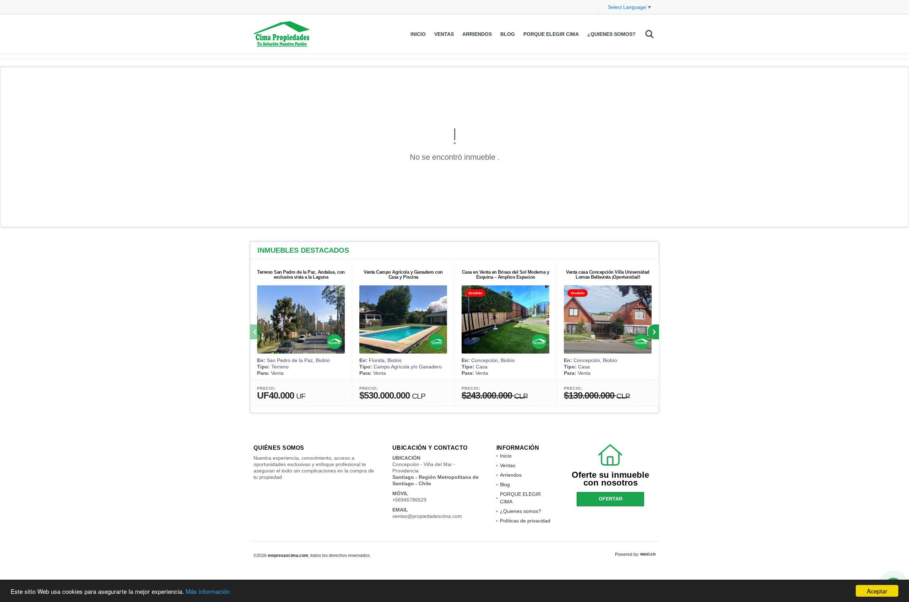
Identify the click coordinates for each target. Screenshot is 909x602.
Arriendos (477, 34)
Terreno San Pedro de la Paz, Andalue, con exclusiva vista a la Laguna (301, 274)
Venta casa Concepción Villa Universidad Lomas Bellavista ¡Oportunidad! (607, 274)
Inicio (418, 34)
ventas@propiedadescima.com (427, 516)
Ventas (444, 34)
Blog (507, 34)
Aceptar (877, 590)
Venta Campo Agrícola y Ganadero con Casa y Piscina (403, 274)
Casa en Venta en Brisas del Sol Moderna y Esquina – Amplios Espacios (505, 274)
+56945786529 (409, 500)
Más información (208, 591)
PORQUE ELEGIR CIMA (551, 34)
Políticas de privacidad (525, 521)
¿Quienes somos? (611, 34)
